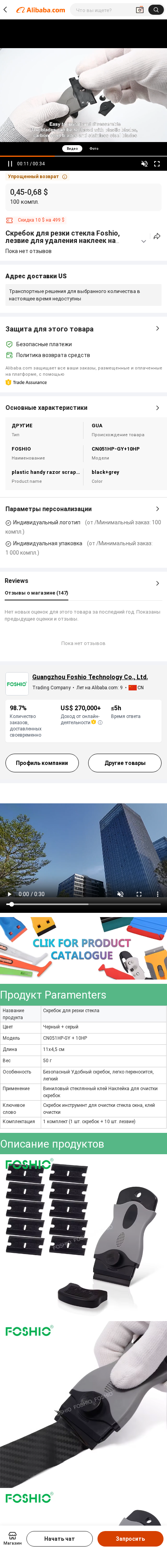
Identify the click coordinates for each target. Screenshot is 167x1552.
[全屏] (156, 163)
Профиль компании (42, 763)
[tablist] (83, 148)
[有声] (144, 163)
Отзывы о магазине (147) (36, 593)
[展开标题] (144, 241)
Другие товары (125, 763)
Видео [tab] (72, 149)
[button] (37, 176)
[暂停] (10, 163)
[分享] (157, 236)
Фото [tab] (93, 149)
